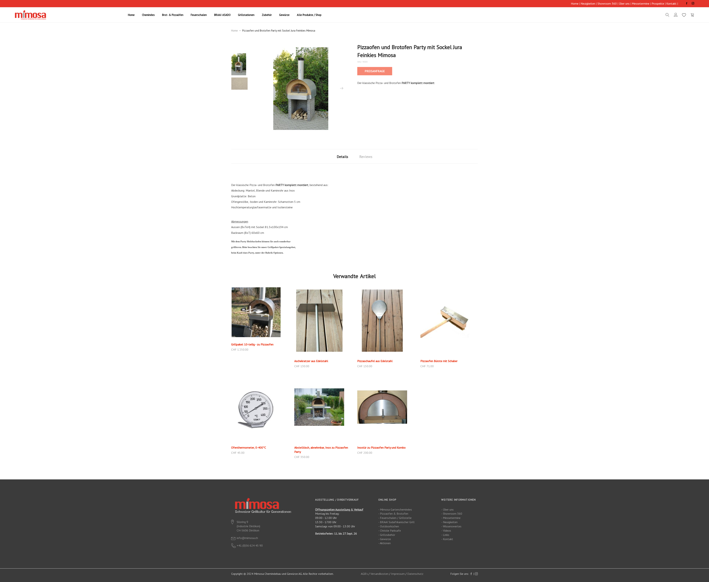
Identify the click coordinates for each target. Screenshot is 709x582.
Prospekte (658, 3)
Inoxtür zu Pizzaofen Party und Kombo (381, 447)
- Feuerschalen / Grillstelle (395, 518)
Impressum (398, 574)
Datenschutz (415, 574)
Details (342, 156)
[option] (239, 64)
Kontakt (671, 3)
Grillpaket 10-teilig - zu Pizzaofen (252, 344)
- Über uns (447, 509)
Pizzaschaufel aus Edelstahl (375, 361)
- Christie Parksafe (389, 530)
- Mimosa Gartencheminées (395, 509)
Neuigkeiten (588, 3)
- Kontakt (447, 539)
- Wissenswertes (451, 526)
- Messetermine (450, 518)
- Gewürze (384, 539)
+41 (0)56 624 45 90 (250, 545)
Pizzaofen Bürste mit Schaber (439, 361)
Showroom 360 (607, 3)
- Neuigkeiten (449, 522)
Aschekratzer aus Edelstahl (311, 361)
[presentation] (341, 88)
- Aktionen (384, 543)
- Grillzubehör (386, 535)
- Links (445, 535)
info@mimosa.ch (247, 538)
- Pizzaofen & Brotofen (393, 513)
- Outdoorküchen (388, 526)
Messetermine (640, 3)
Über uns (624, 3)
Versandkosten (379, 574)
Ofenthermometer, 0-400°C (248, 447)
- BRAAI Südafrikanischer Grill (396, 522)
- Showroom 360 (451, 513)
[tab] (342, 156)
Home (574, 3)
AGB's (364, 574)
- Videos (446, 530)
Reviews (365, 156)
